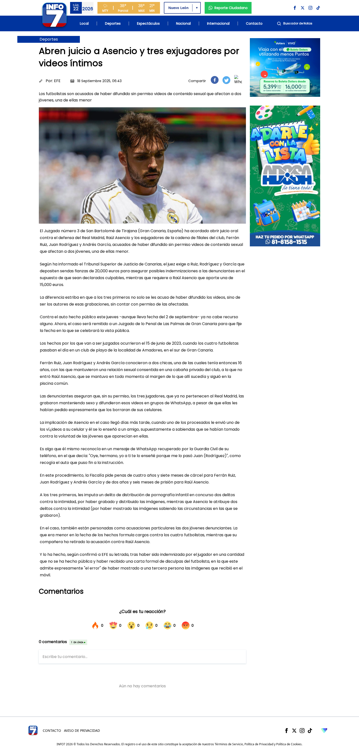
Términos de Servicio (229, 744)
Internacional (218, 23)
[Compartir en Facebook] (215, 80)
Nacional (183, 23)
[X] (294, 730)
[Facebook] (286, 730)
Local (84, 23)
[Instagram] (302, 730)
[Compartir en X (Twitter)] (226, 80)
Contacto (254, 23)
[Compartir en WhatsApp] (238, 80)
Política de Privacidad (258, 744)
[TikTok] (309, 730)
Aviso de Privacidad (82, 730)
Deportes (113, 23)
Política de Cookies (289, 744)
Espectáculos (148, 23)
